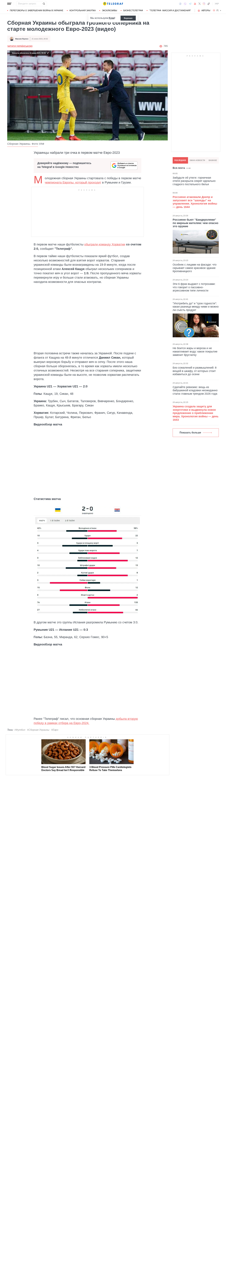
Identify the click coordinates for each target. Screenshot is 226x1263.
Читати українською (19, 46)
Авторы (205, 10)
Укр (217, 3)
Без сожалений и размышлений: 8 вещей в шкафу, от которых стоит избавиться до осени (194, 371)
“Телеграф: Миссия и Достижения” (170, 10)
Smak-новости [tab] (197, 160)
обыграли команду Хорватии (104, 244)
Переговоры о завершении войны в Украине (36, 10)
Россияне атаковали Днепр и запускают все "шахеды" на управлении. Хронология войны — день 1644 (195, 201)
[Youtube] (195, 3)
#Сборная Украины (38, 730)
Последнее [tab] (180, 160)
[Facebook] (180, 3)
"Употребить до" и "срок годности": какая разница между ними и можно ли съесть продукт (196, 307)
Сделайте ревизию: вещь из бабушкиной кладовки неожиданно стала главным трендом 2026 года (195, 390)
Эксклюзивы (109, 10)
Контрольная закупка (82, 10)
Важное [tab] (213, 160)
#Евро (54, 730)
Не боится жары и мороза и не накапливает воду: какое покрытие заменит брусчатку (195, 351)
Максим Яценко (21, 39)
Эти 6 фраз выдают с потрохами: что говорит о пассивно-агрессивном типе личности (194, 287)
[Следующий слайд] (221, 11)
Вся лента (179, 168)
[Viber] (185, 4)
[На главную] (113, 3)
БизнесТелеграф (133, 10)
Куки (111, 18)
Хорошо (128, 18)
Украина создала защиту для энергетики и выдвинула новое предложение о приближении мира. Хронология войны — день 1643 (195, 413)
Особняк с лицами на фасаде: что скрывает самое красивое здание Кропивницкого (194, 268)
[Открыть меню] (9, 3)
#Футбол (19, 730)
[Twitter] (199, 4)
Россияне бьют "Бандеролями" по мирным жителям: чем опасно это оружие (195, 223)
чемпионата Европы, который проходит (73, 182)
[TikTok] (208, 3)
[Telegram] (190, 3)
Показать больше (190, 432)
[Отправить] (44, 3)
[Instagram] (204, 3)
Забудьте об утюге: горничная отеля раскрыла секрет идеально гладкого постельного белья (194, 181)
